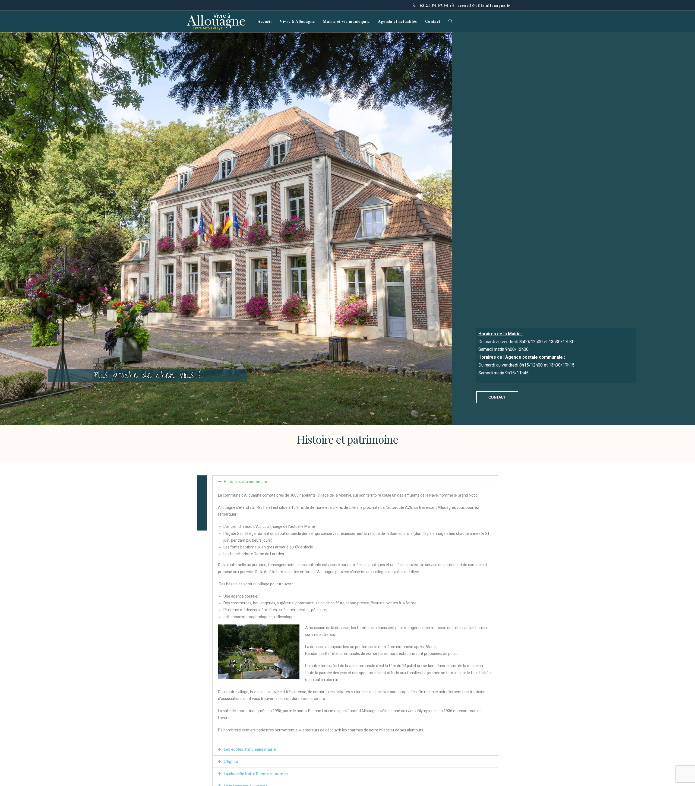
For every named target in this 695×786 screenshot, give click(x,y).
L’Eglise (231, 761)
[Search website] (450, 21)
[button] (497, 397)
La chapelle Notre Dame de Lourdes (256, 774)
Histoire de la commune (245, 481)
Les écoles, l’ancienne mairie (250, 749)
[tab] (355, 482)
